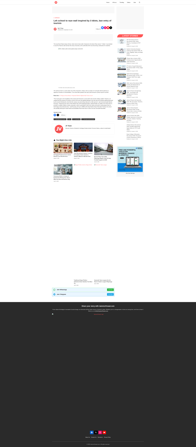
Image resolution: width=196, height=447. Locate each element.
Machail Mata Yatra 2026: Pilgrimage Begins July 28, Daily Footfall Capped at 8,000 (102, 158)
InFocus (114, 2)
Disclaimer (100, 437)
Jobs (134, 2)
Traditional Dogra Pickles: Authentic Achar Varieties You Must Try (83, 282)
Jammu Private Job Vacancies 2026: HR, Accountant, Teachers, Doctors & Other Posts (135, 102)
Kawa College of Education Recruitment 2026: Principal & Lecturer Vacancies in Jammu (134, 136)
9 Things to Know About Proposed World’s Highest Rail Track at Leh (76, 95)
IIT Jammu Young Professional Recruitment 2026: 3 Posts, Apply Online (135, 67)
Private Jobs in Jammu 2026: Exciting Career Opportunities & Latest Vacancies (134, 60)
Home (107, 2)
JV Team (61, 28)
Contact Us (93, 437)
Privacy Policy (107, 437)
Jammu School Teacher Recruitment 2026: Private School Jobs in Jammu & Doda (134, 109)
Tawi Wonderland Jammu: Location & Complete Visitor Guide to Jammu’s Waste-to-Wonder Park (83, 155)
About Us (87, 437)
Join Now (110, 289)
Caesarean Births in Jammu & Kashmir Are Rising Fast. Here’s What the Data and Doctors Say (62, 178)
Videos (128, 2)
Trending (122, 2)
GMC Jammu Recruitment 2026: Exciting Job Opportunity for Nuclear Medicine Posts (134, 84)
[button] (139, 2)
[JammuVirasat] (55, 2)
